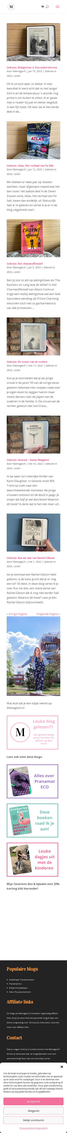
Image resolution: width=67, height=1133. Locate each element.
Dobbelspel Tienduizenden (21, 979)
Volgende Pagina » (48, 614)
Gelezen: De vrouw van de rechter (27, 361)
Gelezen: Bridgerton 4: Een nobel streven (32, 67)
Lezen (17, 75)
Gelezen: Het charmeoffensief (25, 263)
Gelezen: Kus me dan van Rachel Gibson (31, 558)
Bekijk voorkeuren (33, 1120)
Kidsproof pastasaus (18, 988)
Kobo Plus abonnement (20, 992)
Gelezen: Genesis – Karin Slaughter (28, 460)
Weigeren (33, 1110)
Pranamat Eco (15, 983)
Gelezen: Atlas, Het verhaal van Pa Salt (30, 165)
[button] (62, 1067)
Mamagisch (19, 71)
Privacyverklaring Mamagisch (34, 1128)
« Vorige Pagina (17, 614)
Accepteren (33, 1101)
